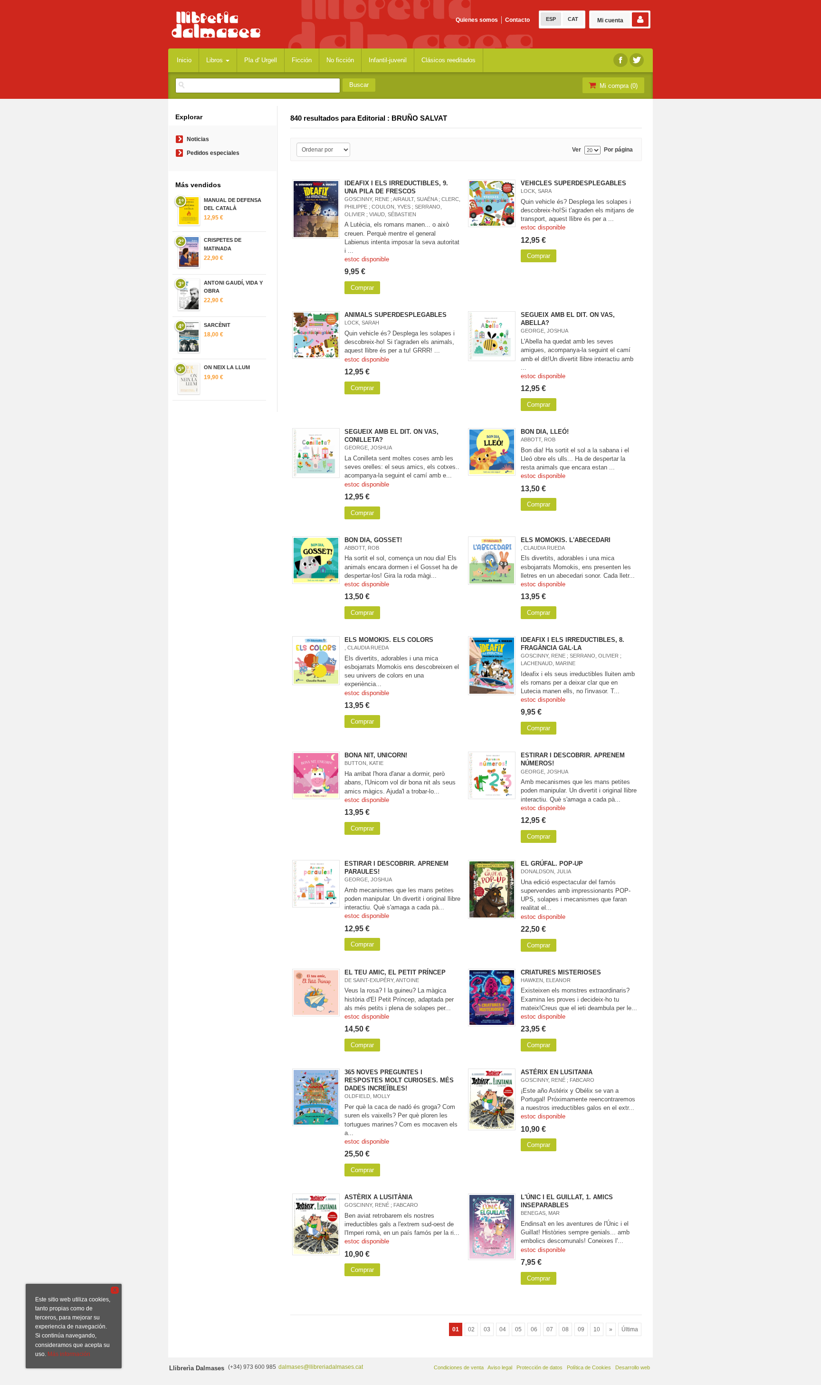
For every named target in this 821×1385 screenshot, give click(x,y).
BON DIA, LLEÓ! (545, 431)
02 (471, 1329)
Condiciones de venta (459, 1367)
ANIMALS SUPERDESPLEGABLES (395, 314)
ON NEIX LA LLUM (227, 367)
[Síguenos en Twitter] (637, 60)
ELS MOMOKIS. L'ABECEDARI (566, 540)
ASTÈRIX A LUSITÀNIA (378, 1197)
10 (596, 1329)
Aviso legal (499, 1367)
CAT (573, 19)
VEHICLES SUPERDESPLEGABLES (573, 183)
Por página (618, 150)
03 (487, 1329)
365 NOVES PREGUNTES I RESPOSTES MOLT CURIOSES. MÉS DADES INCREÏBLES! (399, 1080)
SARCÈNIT (217, 325)
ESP (551, 19)
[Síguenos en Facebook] (620, 60)
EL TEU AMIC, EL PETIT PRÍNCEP (395, 972)
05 (518, 1329)
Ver (576, 150)
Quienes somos (477, 20)
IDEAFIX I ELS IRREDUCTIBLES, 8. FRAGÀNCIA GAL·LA (572, 643)
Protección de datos (539, 1367)
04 (502, 1329)
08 (565, 1329)
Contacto (517, 20)
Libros (215, 60)
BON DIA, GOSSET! (373, 540)
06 (534, 1329)
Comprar (362, 287)
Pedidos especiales (213, 153)
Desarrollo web (632, 1367)
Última (629, 1329)
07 (549, 1329)
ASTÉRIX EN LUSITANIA (556, 1072)
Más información (69, 1354)
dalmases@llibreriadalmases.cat (320, 1367)
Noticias (198, 139)
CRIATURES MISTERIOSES (561, 972)
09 (581, 1329)
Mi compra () (618, 85)
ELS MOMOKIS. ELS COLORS (388, 639)
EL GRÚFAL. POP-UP (552, 863)
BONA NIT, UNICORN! (375, 755)
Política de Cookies (589, 1367)
